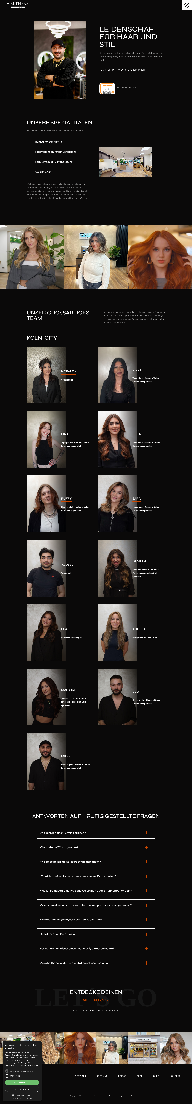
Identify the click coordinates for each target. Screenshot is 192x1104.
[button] (22, 1095)
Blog (140, 1076)
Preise (122, 1076)
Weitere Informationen (29, 1065)
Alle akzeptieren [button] (22, 1082)
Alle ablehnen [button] (22, 1089)
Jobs (131, 1096)
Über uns (102, 1076)
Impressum (123, 1096)
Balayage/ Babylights (48, 141)
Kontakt (175, 1076)
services (80, 1076)
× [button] (39, 1043)
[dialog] (22, 1071)
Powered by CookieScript (22, 1099)
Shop (156, 1076)
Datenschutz (113, 1096)
